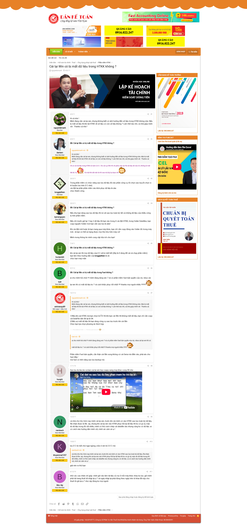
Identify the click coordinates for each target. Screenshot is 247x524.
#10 (151, 441)
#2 (151, 139)
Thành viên (83, 52)
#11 (151, 472)
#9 (151, 417)
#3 (151, 178)
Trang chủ (191, 516)
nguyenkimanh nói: (79, 150)
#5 (151, 243)
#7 (151, 293)
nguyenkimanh (56, 70)
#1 (151, 114)
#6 (151, 268)
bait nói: (75, 337)
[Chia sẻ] (148, 114)
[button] (74, 52)
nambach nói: (77, 450)
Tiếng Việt (54, 516)
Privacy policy (173, 516)
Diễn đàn (56, 52)
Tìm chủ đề (63, 58)
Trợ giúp (183, 516)
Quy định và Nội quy (159, 516)
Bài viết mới (52, 58)
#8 (151, 366)
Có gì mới (69, 52)
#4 (151, 203)
